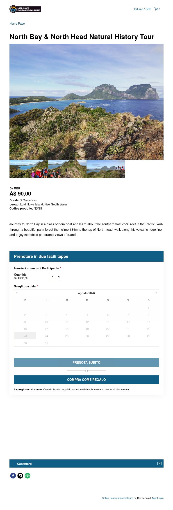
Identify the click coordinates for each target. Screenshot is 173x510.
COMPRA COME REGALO (86, 379)
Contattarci (24, 463)
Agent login (158, 498)
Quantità (20, 276)
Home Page (17, 23)
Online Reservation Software (117, 498)
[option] (28, 169)
